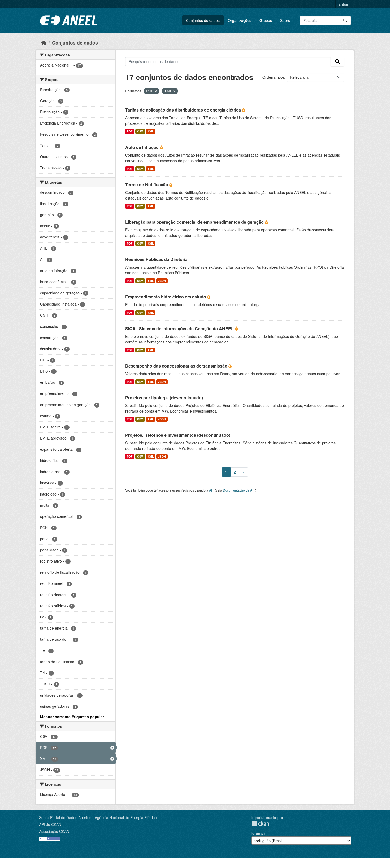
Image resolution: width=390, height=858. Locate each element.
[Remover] (156, 91)
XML (151, 131)
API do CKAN (50, 824)
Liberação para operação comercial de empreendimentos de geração (195, 222)
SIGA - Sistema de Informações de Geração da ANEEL (180, 328)
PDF (129, 131)
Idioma (257, 833)
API (211, 490)
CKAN (260, 823)
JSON (162, 281)
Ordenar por (273, 77)
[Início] (43, 42)
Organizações (239, 20)
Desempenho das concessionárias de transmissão (176, 366)
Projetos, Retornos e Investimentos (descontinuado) (177, 435)
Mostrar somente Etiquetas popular (72, 716)
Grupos (265, 20)
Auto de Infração (142, 147)
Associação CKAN (54, 831)
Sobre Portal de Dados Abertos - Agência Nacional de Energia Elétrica (98, 817)
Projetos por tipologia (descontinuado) (164, 398)
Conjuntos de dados (203, 20)
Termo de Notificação (147, 185)
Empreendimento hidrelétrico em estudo (166, 297)
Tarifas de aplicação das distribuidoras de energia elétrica (183, 110)
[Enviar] (345, 20)
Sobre (285, 20)
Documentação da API (239, 490)
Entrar (343, 4)
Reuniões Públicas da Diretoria (156, 259)
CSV (140, 131)
